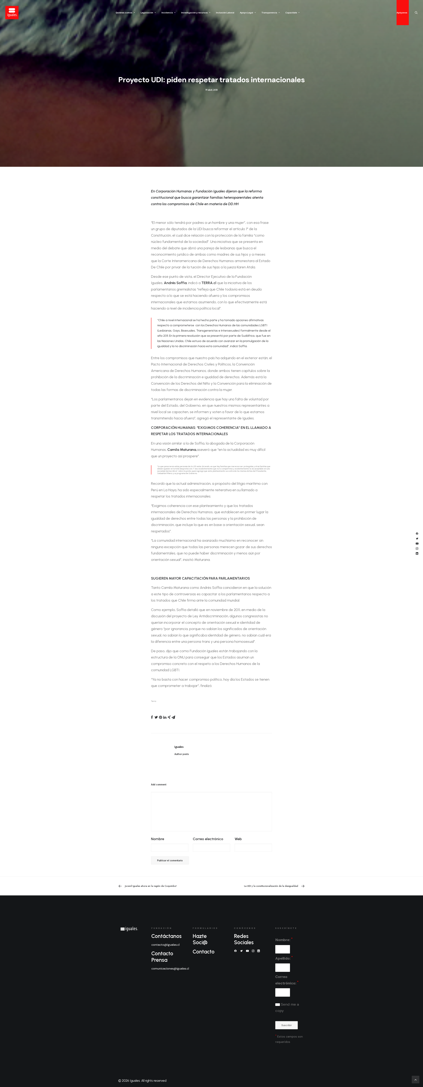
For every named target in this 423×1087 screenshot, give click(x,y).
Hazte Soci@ (200, 939)
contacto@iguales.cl (165, 945)
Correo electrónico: (286, 980)
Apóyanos (402, 12)
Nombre (157, 839)
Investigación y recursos (194, 12)
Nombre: (283, 939)
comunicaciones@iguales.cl (170, 969)
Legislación (147, 12)
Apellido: (284, 958)
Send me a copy (287, 1007)
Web (238, 839)
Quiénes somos (124, 12)
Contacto (203, 952)
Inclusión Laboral (225, 12)
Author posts (181, 754)
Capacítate (291, 12)
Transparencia (269, 12)
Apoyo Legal (246, 12)
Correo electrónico (208, 839)
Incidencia (167, 12)
